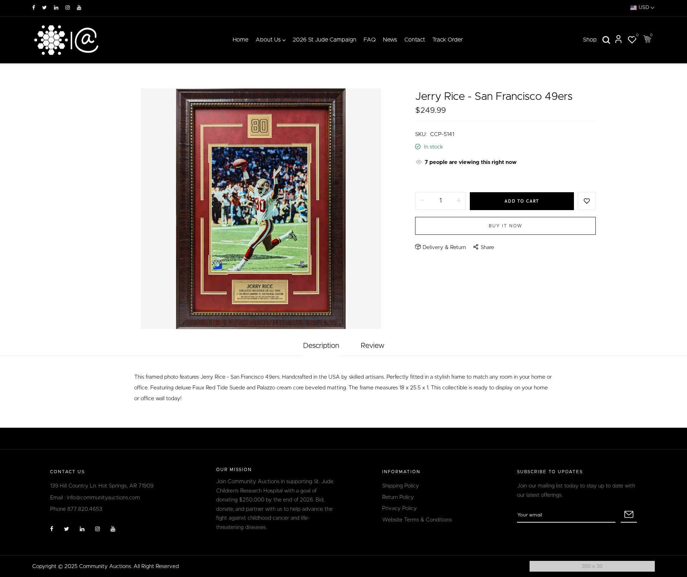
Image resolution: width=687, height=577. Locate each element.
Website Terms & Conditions (417, 520)
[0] (632, 41)
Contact (414, 40)
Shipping (425, 179)
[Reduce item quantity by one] (422, 200)
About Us (268, 40)
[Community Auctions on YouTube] (79, 7)
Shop (590, 40)
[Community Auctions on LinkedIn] (56, 7)
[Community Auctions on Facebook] (33, 7)
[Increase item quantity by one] (459, 200)
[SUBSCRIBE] (629, 515)
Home (240, 40)
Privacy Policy (399, 508)
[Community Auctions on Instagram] (67, 7)
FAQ (370, 40)
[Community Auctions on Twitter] (44, 7)
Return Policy (398, 497)
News (390, 40)
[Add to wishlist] (587, 201)
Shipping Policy (400, 486)
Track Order (447, 40)
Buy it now (505, 226)
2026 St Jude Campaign (324, 40)
